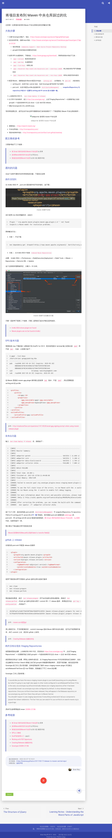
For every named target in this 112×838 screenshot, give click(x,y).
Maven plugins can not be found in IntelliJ (26, 331)
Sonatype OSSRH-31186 (20, 746)
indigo (63, 837)
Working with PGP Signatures (22, 739)
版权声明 (20, 763)
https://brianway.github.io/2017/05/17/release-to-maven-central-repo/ (42, 761)
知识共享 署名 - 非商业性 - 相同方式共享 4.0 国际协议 (62, 829)
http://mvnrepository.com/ (29, 129)
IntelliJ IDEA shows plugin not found (24, 328)
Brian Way (76, 770)
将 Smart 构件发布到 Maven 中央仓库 (25, 151)
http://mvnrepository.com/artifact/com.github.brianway (42, 133)
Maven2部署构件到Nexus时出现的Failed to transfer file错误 (28, 533)
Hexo (54, 837)
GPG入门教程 (16, 733)
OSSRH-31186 (30, 709)
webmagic (68, 515)
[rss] (33, 829)
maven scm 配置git (19, 622)
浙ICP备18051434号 (65, 835)
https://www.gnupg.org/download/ (45, 56)
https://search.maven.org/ (26, 126)
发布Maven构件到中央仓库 (21, 155)
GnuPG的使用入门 (18, 736)
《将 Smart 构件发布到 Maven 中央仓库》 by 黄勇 (61, 518)
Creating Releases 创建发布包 (23, 639)
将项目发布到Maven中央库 (21, 158)
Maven (9, 794)
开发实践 (19, 19)
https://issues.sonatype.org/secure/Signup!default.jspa (49, 37)
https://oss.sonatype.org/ (36, 99)
